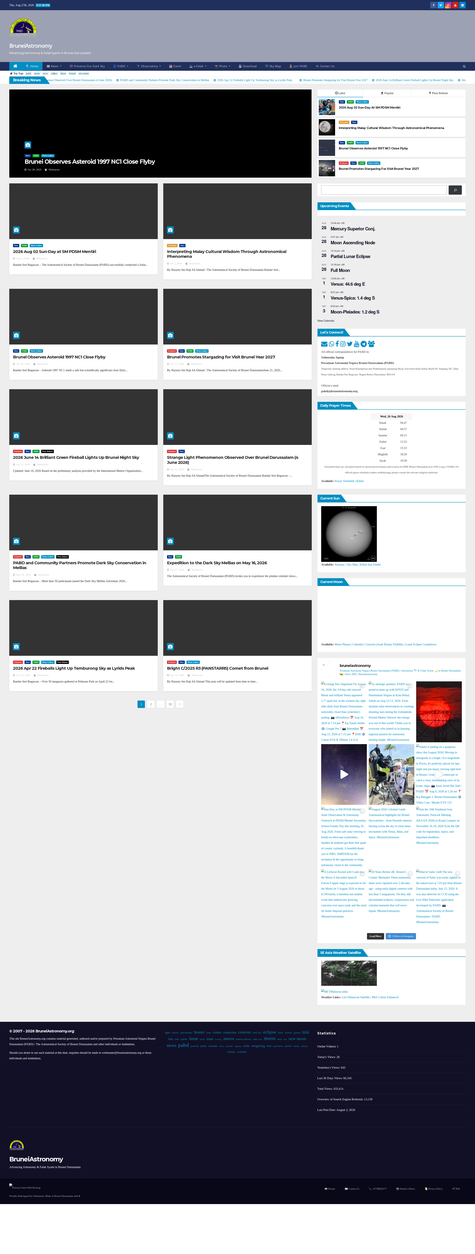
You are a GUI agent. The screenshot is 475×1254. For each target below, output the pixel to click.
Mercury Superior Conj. (353, 228)
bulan (208, 1032)
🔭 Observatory (148, 66)
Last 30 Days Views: (330, 1078)
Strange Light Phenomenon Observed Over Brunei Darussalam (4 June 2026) (232, 460)
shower (229, 1046)
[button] (464, 66)
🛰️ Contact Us (325, 66)
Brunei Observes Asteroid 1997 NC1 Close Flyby (89, 161)
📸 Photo (221, 66)
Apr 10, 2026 (177, 675)
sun (269, 1046)
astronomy (186, 1032)
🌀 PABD (119, 66)
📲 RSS (456, 1188)
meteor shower (243, 1039)
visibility (242, 1051)
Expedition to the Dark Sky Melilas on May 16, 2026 (217, 562)
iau (170, 1039)
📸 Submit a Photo (405, 1188)
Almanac (339, 564)
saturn (221, 1046)
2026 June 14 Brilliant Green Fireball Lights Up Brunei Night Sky (76, 457)
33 (170, 704)
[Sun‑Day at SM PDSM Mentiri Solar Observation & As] (344, 837)
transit (296, 1046)
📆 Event (175, 66)
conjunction (230, 1032)
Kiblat (360, 481)
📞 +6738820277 (378, 1188)
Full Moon (340, 270)
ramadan (212, 1046)
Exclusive (344, 163)
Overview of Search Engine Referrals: (340, 1099)
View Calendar (325, 320)
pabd (28, 73)
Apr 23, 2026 (23, 675)
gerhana (297, 1032)
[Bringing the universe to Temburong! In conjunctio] (391, 774)
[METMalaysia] (334, 991)
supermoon (278, 1046)
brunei (72, 73)
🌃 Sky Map (273, 66)
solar (246, 1046)
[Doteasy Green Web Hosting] (24, 1187)
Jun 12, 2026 (177, 469)
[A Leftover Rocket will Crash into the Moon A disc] (344, 899)
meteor (228, 1039)
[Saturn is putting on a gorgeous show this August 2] (439, 774)
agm (167, 1032)
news (45, 73)
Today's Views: (327, 1057)
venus (231, 1052)
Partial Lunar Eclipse (350, 256)
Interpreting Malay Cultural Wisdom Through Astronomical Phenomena (226, 254)
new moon (84, 73)
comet (217, 1032)
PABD (36, 156)
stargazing (258, 1046)
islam (176, 1039)
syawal (287, 1046)
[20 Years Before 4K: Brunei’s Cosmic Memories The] (391, 899)
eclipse (54, 73)
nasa (279, 1039)
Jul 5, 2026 (176, 263)
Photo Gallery (47, 156)
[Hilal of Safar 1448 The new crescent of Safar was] (439, 899)
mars (210, 1039)
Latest (341, 93)
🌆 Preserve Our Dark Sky (87, 66)
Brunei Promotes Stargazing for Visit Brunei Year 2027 (221, 357)
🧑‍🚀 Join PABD (298, 66)
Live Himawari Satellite (355, 997)
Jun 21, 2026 (177, 364)
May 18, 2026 (23, 575)
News (28, 156)
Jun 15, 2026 (23, 464)
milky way (257, 1039)
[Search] (455, 190)
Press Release (439, 93)
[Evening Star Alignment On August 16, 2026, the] (344, 711)
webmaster (54, 169)
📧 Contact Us (352, 1188)
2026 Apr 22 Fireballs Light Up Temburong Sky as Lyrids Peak (74, 668)
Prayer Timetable (344, 481)
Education (344, 122)
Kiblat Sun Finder (370, 564)
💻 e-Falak (196, 66)
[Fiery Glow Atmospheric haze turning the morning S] (439, 711)
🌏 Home (32, 66)
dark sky (257, 1032)
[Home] (15, 66)
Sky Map (352, 564)
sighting (238, 1046)
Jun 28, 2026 (34, 169)
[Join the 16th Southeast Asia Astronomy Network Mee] (439, 837)
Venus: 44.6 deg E (348, 284)
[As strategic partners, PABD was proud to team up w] (391, 711)
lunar (63, 73)
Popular (389, 93)
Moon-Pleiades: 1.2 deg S (355, 311)
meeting (218, 1039)
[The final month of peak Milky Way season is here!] (344, 774)
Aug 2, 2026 (22, 258)
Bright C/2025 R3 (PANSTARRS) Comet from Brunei (217, 668)
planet (203, 1046)
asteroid (175, 1032)
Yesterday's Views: (329, 1067)
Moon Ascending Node (353, 242)
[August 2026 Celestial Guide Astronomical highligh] (391, 837)
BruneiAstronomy (30, 45)
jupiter (184, 1039)
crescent (244, 1032)
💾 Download (247, 66)
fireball (288, 1032)
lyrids (202, 1039)
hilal (305, 1032)
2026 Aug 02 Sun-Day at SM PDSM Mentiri (54, 251)
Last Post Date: (326, 1109)
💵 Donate (330, 1188)
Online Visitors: (327, 1046)
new (285, 1039)
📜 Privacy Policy (434, 1188)
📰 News (53, 66)
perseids (195, 1046)
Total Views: (325, 1088)
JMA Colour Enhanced (385, 997)
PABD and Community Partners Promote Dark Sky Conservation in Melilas (79, 565)
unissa (304, 1046)
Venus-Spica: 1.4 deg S (353, 298)
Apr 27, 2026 (177, 570)
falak (280, 1032)
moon (37, 73)
